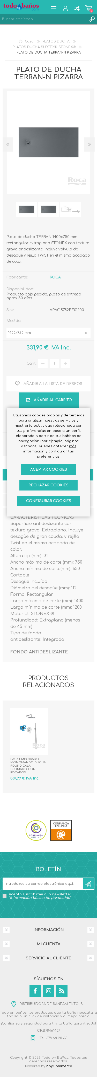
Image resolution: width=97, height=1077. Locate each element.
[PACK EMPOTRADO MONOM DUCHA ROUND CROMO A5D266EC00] (29, 731)
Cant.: (32, 363)
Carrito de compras (88, 8)
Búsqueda (92, 19)
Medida (13, 320)
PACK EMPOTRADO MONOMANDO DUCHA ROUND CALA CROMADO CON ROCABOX (28, 765)
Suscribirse (88, 883)
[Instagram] (48, 991)
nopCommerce (59, 1066)
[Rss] (62, 991)
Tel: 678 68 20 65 (53, 1038)
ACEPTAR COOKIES (48, 469)
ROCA (55, 277)
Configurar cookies (48, 501)
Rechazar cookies (48, 485)
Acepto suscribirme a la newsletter (40, 896)
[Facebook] (35, 991)
